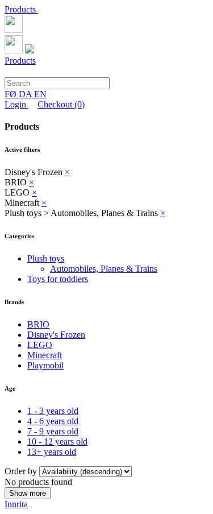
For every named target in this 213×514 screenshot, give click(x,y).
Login (16, 104)
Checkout (61, 104)
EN (40, 94)
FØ (12, 94)
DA (26, 94)
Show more (27, 493)
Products (21, 9)
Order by (22, 471)
